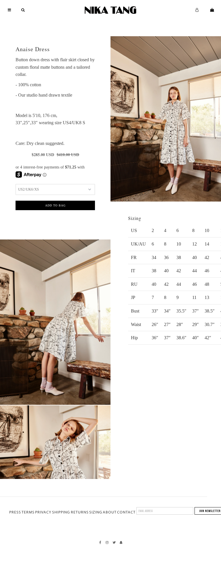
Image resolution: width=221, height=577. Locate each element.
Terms (28, 512)
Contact (126, 512)
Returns (80, 512)
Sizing (95, 512)
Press (15, 512)
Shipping (61, 512)
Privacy (43, 512)
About (110, 512)
